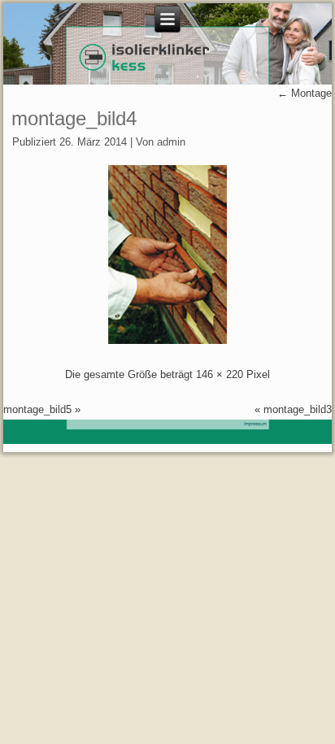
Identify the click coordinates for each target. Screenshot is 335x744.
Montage (304, 93)
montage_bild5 (37, 409)
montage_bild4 (74, 118)
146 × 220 (219, 374)
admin (171, 142)
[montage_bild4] (167, 340)
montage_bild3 (297, 409)
